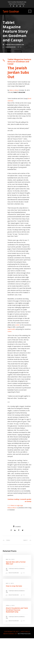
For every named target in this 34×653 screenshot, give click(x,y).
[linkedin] (13, 6)
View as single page (17, 505)
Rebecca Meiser (14, 90)
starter (17, 325)
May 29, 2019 (10, 559)
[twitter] (16, 6)
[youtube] (20, 6)
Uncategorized (10, 47)
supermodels (11, 329)
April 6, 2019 (10, 605)
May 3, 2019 (10, 583)
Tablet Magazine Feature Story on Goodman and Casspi (19, 61)
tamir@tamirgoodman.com (14, 44)
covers (9, 331)
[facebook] (10, 6)
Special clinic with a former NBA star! (16, 563)
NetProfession (24, 634)
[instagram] (23, 6)
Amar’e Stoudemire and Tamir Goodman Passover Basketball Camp (17, 610)
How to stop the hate (14, 586)
